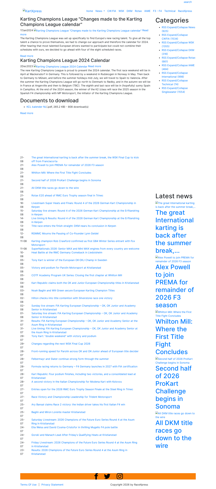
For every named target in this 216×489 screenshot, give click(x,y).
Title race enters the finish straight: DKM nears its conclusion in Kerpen (73, 225)
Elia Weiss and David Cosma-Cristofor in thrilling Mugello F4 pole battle (74, 427)
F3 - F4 (157, 11)
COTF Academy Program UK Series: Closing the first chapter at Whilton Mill (76, 275)
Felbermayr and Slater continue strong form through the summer (70, 358)
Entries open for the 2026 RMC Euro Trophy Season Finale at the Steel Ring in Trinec (82, 389)
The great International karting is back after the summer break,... (174, 231)
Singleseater (173, 91)
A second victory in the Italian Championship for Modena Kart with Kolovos (76, 381)
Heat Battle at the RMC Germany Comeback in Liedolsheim (66, 252)
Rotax (138, 11)
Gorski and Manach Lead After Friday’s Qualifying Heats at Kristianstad (74, 434)
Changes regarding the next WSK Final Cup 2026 (60, 343)
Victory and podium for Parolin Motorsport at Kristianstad (66, 267)
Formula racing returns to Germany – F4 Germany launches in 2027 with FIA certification (84, 366)
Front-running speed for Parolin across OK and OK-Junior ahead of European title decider (85, 351)
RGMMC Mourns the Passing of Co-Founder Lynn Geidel (65, 233)
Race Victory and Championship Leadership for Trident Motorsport (71, 396)
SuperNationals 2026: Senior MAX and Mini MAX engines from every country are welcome (85, 248)
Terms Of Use (28, 484)
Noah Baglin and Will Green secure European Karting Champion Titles (73, 290)
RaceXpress (185, 11)
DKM (129, 11)
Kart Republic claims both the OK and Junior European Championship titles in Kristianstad (85, 282)
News (99, 11)
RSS (164, 27)
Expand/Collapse (177, 27)
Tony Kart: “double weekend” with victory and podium (63, 336)
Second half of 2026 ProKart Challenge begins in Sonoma (66, 180)
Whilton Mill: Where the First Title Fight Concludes (61, 172)
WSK (121, 11)
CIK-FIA (111, 11)
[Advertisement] (97, 135)
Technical (170, 11)
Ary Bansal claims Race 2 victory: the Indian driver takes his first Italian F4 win (78, 404)
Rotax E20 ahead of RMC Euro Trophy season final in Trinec (67, 195)
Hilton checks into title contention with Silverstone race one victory (71, 298)
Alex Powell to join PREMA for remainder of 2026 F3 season (67, 165)
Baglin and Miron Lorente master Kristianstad (58, 412)
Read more (26, 55)
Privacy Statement (52, 484)
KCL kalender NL (36, 106)
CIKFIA (170, 38)
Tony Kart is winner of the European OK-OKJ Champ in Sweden (69, 260)
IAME (147, 11)
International (173, 76)
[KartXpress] (32, 11)
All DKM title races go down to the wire (55, 187)
